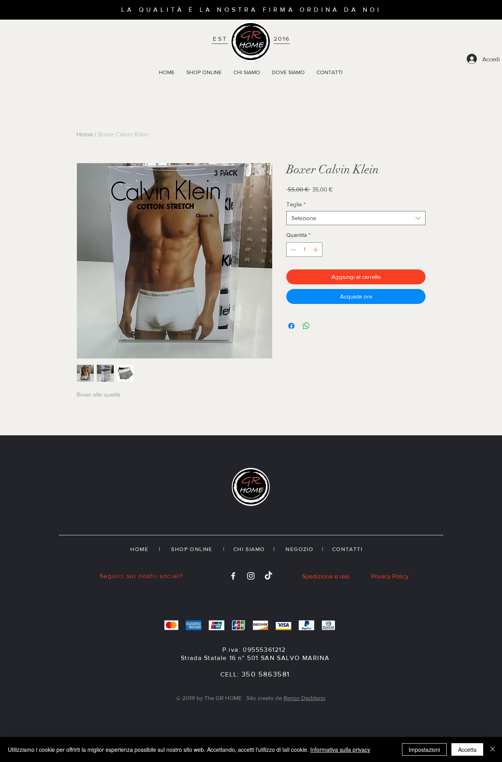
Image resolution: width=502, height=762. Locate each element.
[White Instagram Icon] (251, 576)
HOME (139, 549)
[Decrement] (292, 249)
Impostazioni (424, 749)
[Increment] (316, 249)
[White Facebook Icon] (233, 576)
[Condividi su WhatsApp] (306, 326)
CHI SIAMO (249, 549)
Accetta (467, 749)
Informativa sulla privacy (340, 749)
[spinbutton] (304, 249)
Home (84, 134)
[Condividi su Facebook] (291, 326)
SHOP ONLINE (191, 549)
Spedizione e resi (325, 576)
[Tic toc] (268, 576)
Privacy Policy (390, 576)
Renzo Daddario (305, 698)
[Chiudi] (492, 749)
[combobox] (356, 218)
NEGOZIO (298, 549)
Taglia (296, 204)
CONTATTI (348, 549)
